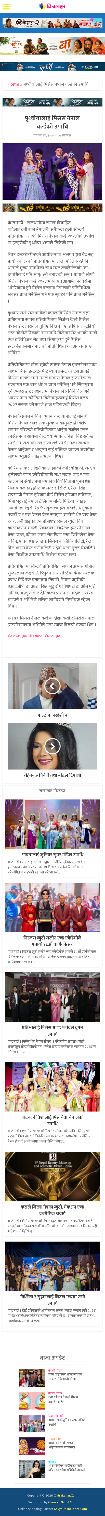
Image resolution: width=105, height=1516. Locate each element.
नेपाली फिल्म (55, 1370)
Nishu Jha (54, 636)
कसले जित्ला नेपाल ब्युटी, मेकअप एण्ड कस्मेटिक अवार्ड (52, 1210)
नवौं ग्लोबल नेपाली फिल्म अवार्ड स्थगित (63, 1399)
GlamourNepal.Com (62, 1502)
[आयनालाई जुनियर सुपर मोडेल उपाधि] (33, 1423)
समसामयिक (54, 1439)
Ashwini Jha (18, 636)
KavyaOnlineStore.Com (70, 1509)
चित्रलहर (66, 135)
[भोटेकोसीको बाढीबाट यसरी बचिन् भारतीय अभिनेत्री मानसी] (33, 1469)
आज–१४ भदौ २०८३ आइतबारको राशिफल (61, 1445)
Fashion (37, 636)
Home (13, 84)
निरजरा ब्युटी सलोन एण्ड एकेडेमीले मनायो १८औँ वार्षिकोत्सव (52, 941)
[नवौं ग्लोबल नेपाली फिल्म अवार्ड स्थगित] (33, 1401)
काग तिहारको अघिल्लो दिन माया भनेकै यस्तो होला (65, 1376)
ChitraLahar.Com (65, 1495)
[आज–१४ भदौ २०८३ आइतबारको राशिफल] (33, 1446)
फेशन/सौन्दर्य (55, 1416)
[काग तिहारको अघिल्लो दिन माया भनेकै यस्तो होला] (33, 1378)
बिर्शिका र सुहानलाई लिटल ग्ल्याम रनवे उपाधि (52, 1300)
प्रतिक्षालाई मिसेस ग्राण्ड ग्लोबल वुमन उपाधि (52, 1031)
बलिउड (52, 1461)
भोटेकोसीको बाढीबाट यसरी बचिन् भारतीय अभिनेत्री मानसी (66, 1467)
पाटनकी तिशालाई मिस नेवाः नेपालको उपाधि (52, 1121)
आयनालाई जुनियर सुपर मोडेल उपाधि (52, 855)
